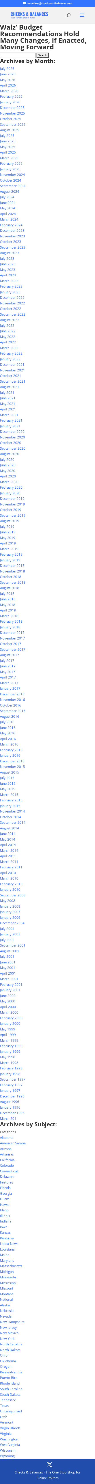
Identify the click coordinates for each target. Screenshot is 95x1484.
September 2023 (12, 247)
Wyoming (7, 1456)
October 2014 (10, 817)
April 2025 (8, 152)
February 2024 (11, 225)
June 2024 (7, 202)
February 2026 (11, 96)
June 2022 (7, 331)
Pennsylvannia (11, 1372)
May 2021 (7, 403)
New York (7, 1338)
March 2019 (9, 549)
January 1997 (10, 1090)
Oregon (5, 1366)
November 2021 (12, 370)
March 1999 (9, 1040)
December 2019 (12, 498)
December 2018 (12, 565)
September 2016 (12, 710)
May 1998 (7, 1057)
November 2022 (12, 303)
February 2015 (11, 800)
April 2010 (8, 873)
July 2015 (7, 778)
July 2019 (7, 526)
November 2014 (12, 811)
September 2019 (12, 515)
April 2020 (8, 476)
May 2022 (7, 336)
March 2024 (9, 219)
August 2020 (9, 454)
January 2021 (10, 426)
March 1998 (9, 1062)
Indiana (5, 1221)
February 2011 (11, 867)
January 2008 (10, 906)
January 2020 (10, 493)
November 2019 (12, 504)
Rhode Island (10, 1383)
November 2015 (12, 766)
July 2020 (7, 459)
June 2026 (7, 74)
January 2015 (10, 806)
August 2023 (9, 253)
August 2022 (9, 320)
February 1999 (11, 1046)
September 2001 (12, 945)
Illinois (5, 1216)
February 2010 (11, 884)
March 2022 (9, 348)
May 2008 (7, 900)
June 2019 (7, 532)
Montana (6, 1294)
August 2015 (9, 772)
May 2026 (7, 80)
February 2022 (11, 353)
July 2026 (7, 68)
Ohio (4, 1355)
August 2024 (9, 191)
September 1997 (12, 1079)
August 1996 (9, 1101)
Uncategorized (11, 1411)
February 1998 (11, 1068)
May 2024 (7, 208)
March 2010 (9, 878)
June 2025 (7, 141)
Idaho (4, 1210)
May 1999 (7, 1029)
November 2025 (12, 113)
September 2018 (12, 582)
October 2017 (10, 643)
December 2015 (12, 761)
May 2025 (7, 147)
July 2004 (7, 928)
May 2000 (7, 1001)
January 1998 (10, 1074)
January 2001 (10, 990)
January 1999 (10, 1051)
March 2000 (9, 1012)
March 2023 (9, 281)
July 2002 (7, 940)
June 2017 (7, 666)
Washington (9, 1439)
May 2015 (7, 789)
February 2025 (11, 163)
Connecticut (9, 1171)
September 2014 (12, 822)
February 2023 (11, 286)
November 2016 (12, 699)
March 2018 (9, 616)
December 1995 (12, 1113)
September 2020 (12, 448)
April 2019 (8, 543)
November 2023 (12, 236)
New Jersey (8, 1327)
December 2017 (12, 632)
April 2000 (8, 1007)
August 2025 (9, 130)
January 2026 (10, 102)
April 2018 (8, 610)
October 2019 (10, 509)
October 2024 (10, 180)
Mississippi (8, 1283)
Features (6, 1182)
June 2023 (7, 264)
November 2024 (12, 174)
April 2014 (8, 845)
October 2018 (10, 576)
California (7, 1160)
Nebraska (7, 1310)
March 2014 (9, 850)
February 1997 (11, 1085)
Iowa (3, 1227)
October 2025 (10, 119)
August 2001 (9, 951)
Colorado (7, 1165)
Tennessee (8, 1400)
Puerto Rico (8, 1377)
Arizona (5, 1149)
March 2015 (9, 794)
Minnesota (8, 1277)
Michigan (7, 1271)
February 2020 (11, 487)
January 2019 (10, 560)
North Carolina (11, 1344)
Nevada (5, 1316)
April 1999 (8, 1034)
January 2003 (10, 934)
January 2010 (10, 889)
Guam (4, 1199)
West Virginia (10, 1444)
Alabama (6, 1137)
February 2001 (11, 984)
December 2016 (12, 694)
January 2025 (10, 169)
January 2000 (10, 1023)
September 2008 (12, 895)
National (6, 1299)
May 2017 (7, 672)
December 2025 (12, 107)
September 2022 (12, 314)
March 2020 (9, 482)
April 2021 (8, 409)
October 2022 (10, 308)
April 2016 (8, 739)
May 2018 (7, 604)
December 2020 (12, 431)
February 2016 (11, 750)
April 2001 (8, 973)
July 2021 (7, 392)
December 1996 (12, 1096)
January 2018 (10, 627)
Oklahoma (8, 1361)
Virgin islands (10, 1428)
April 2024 (8, 214)
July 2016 (7, 722)
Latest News (9, 1243)
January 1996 (10, 1107)
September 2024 (12, 186)
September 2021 (12, 381)
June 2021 (7, 398)
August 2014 (9, 828)
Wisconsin (7, 1450)
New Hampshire (12, 1322)
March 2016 (9, 744)
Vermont (6, 1422)
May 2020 (7, 470)
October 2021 (10, 375)
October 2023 (10, 241)
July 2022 (7, 325)
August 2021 (9, 387)
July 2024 (7, 197)
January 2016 (10, 755)
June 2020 (7, 465)
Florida (5, 1187)
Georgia (6, 1193)
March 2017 (9, 683)
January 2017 (10, 688)
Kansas (5, 1232)
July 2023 (7, 258)
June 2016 (7, 727)
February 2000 (11, 1018)
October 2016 (10, 705)
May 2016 (7, 733)
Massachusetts (11, 1266)
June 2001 (7, 962)
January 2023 (10, 292)
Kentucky (7, 1238)
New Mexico (9, 1333)
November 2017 (12, 638)
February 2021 (11, 420)
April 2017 (8, 677)
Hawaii (5, 1204)
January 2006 (10, 917)
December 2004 (12, 923)
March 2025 (9, 158)
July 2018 (7, 593)
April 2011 (8, 856)
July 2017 (7, 660)
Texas (4, 1405)
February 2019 (11, 554)
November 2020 (12, 437)
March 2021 (9, 415)
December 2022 (12, 297)
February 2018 (11, 621)
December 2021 (12, 364)
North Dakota (10, 1350)
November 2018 (12, 571)
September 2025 (12, 124)
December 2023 (12, 230)
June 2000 (7, 995)
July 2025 (7, 135)
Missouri (6, 1288)
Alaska (5, 1305)
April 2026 (8, 85)
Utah (3, 1417)
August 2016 (9, 716)
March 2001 (9, 979)
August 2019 (9, 521)
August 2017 (9, 655)
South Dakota (10, 1394)
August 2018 (9, 588)
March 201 (8, 1118)
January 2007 (10, 912)
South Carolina (11, 1389)
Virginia (5, 1433)
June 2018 (7, 599)
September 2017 (12, 649)
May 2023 (7, 269)
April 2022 (8, 342)
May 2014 (7, 839)
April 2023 (8, 275)
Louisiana (7, 1249)
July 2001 (7, 956)
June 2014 (7, 833)
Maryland (7, 1260)
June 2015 (7, 783)
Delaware (7, 1176)
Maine (4, 1255)
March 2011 (9, 861)
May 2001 (7, 967)
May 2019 (7, 537)
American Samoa (13, 1143)
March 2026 (9, 91)
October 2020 (10, 442)
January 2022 (10, 359)
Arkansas (7, 1154)
